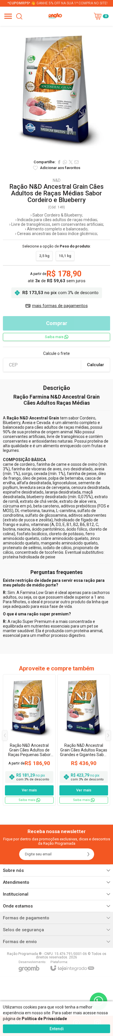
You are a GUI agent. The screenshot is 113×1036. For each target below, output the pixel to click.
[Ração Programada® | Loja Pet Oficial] (55, 16)
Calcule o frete (56, 353)
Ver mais (29, 790)
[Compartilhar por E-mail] (76, 162)
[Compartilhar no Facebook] (59, 162)
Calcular (95, 364)
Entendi (57, 1028)
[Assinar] (88, 854)
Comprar (56, 323)
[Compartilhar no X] (71, 162)
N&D (57, 180)
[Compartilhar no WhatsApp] (65, 162)
